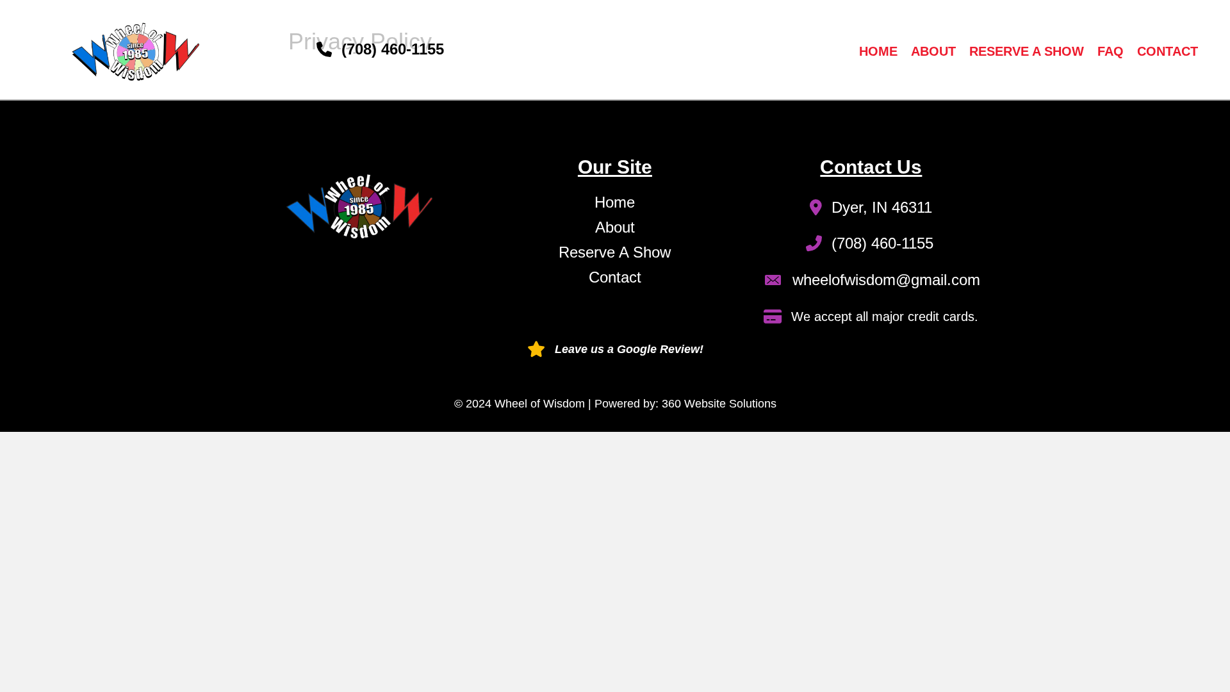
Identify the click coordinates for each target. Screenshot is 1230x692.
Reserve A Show (615, 252)
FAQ (1110, 51)
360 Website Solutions (719, 403)
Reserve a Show (1026, 51)
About (933, 51)
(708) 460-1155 (392, 49)
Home (878, 51)
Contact (1167, 51)
